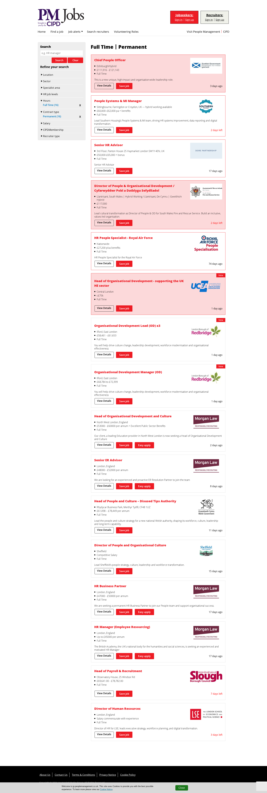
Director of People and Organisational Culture (130, 545)
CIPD (226, 31)
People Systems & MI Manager (118, 101)
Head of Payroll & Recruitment (118, 671)
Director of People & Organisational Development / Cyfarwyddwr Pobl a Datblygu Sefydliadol (134, 188)
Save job (124, 86)
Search (59, 60)
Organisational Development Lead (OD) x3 (127, 326)
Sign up (189, 19)
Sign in (178, 19)
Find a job (57, 31)
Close (181, 788)
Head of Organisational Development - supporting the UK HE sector (139, 283)
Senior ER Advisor (108, 460)
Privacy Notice (107, 775)
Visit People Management (203, 31)
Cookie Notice (106, 789)
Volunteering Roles (126, 31)
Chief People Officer (110, 60)
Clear (75, 60)
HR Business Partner (110, 586)
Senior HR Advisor (108, 145)
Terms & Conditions (83, 775)
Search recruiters (98, 31)
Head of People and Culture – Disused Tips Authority (135, 501)
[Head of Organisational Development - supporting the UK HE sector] (206, 287)
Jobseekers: (184, 15)
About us (45, 775)
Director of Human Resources (117, 709)
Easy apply (144, 445)
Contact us (61, 775)
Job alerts (74, 31)
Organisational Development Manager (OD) (128, 372)
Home (42, 31)
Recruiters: (214, 15)
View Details (104, 85)
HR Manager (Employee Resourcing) (122, 627)
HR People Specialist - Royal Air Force (123, 238)
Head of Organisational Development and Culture (133, 416)
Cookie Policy (128, 775)
